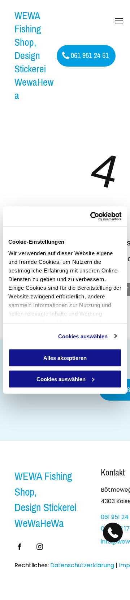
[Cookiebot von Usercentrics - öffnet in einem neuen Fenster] (92, 216)
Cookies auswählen (83, 336)
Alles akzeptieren (65, 358)
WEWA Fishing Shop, (43, 484)
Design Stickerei (45, 507)
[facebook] (19, 548)
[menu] (119, 21)
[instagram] (40, 548)
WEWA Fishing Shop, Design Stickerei (30, 42)
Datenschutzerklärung (82, 565)
